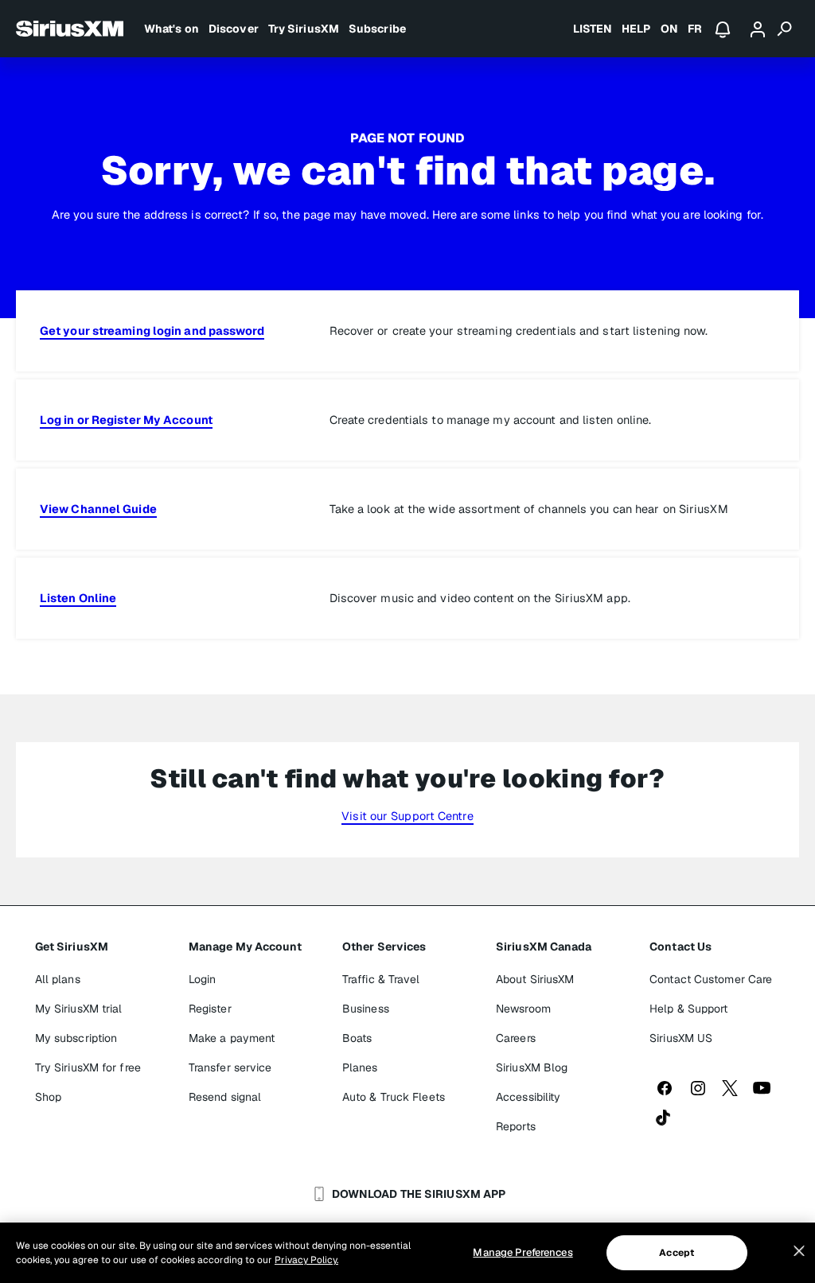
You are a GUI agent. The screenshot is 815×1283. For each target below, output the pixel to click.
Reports (516, 1126)
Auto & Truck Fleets (393, 1097)
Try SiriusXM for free (88, 1067)
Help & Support (688, 1008)
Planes (360, 1067)
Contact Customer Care (710, 979)
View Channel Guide (98, 508)
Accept (676, 1252)
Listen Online (78, 597)
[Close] (799, 1251)
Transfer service (230, 1067)
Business (365, 1008)
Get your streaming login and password (152, 330)
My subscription (76, 1038)
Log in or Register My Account (126, 419)
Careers (516, 1038)
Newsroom (523, 1008)
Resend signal (225, 1097)
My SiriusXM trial (79, 1008)
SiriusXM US (680, 1038)
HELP (636, 28)
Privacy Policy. (306, 1260)
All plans (57, 979)
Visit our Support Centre (407, 815)
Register (210, 1008)
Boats (357, 1038)
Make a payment (232, 1038)
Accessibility (528, 1097)
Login (202, 979)
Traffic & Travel (381, 979)
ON (669, 28)
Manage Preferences (522, 1252)
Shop (48, 1097)
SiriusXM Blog (531, 1067)
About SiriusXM (535, 979)
